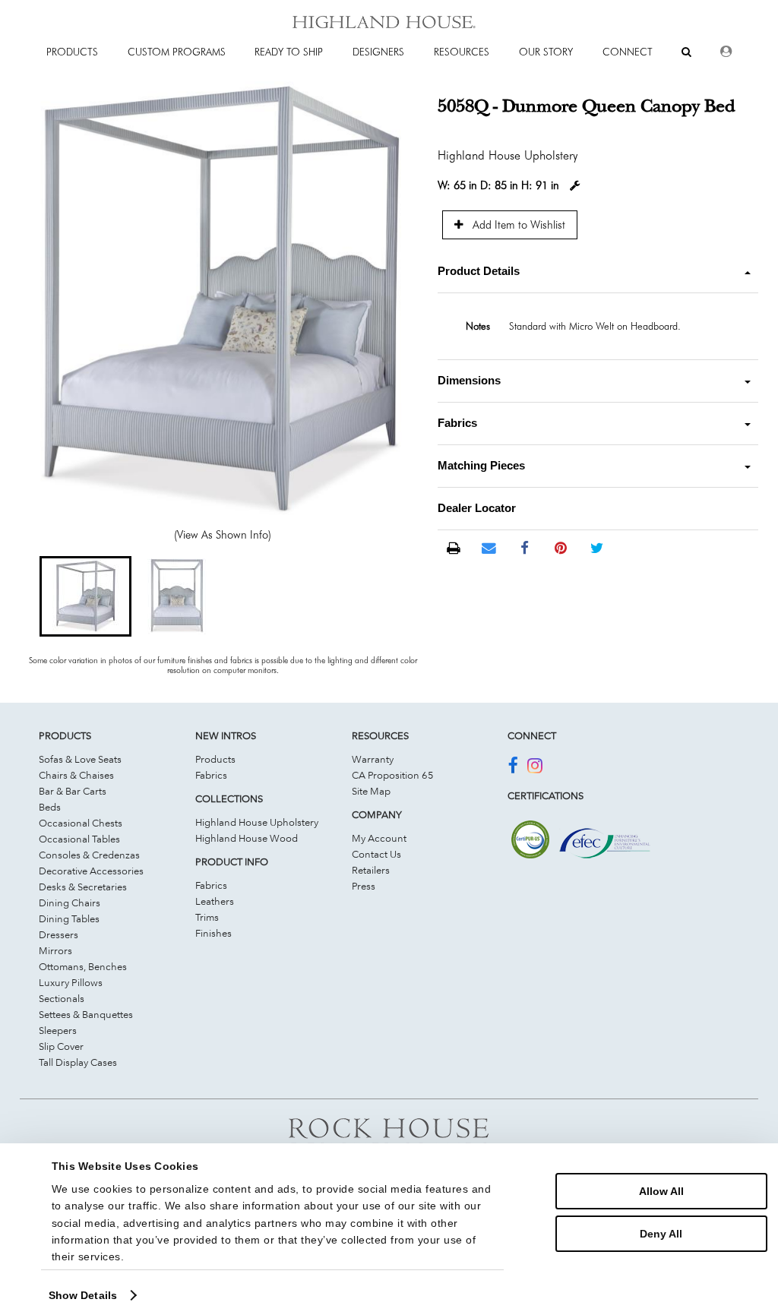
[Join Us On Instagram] (534, 768)
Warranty (373, 759)
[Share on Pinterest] (561, 548)
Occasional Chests (80, 823)
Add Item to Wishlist (517, 224)
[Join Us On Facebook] (512, 768)
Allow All (661, 1191)
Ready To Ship (289, 52)
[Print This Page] (453, 549)
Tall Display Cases (78, 1062)
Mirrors (55, 950)
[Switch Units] (575, 185)
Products (215, 759)
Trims (207, 917)
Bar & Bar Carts (72, 791)
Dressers (58, 934)
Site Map (371, 791)
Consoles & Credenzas (89, 855)
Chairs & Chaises (76, 775)
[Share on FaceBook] (524, 548)
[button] (85, 596)
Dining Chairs (69, 902)
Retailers (371, 870)
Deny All (661, 1234)
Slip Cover (61, 1046)
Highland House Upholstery (256, 822)
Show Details (83, 1295)
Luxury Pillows (71, 982)
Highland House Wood (246, 838)
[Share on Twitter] (596, 548)
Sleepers (58, 1030)
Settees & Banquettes (86, 1014)
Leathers (214, 901)
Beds (50, 807)
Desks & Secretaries (83, 886)
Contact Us (376, 854)
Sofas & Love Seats (80, 759)
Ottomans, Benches (83, 966)
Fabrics (211, 775)
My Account (379, 838)
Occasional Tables (79, 839)
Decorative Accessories (91, 871)
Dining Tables (69, 918)
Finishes (213, 933)
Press (363, 886)
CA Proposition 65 (393, 775)
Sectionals (61, 998)
